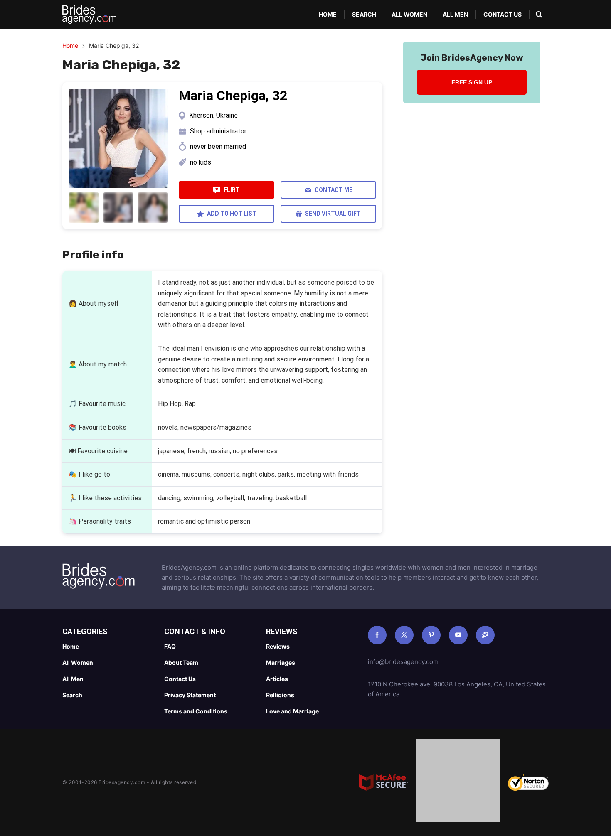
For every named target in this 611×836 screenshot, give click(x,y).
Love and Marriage (292, 711)
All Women (409, 14)
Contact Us (502, 14)
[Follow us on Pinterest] (431, 635)
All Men (455, 14)
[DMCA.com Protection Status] (458, 782)
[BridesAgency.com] (89, 14)
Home (328, 14)
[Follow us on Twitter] (404, 635)
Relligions (280, 694)
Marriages (280, 662)
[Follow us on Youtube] (458, 635)
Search (364, 14)
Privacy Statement (190, 694)
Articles (277, 678)
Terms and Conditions (195, 711)
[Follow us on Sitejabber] (485, 635)
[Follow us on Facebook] (377, 635)
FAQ (170, 646)
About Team (181, 662)
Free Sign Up (471, 82)
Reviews (278, 646)
